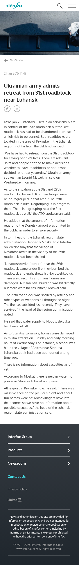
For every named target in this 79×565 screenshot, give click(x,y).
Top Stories (16, 60)
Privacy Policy (17, 489)
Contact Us (17, 476)
